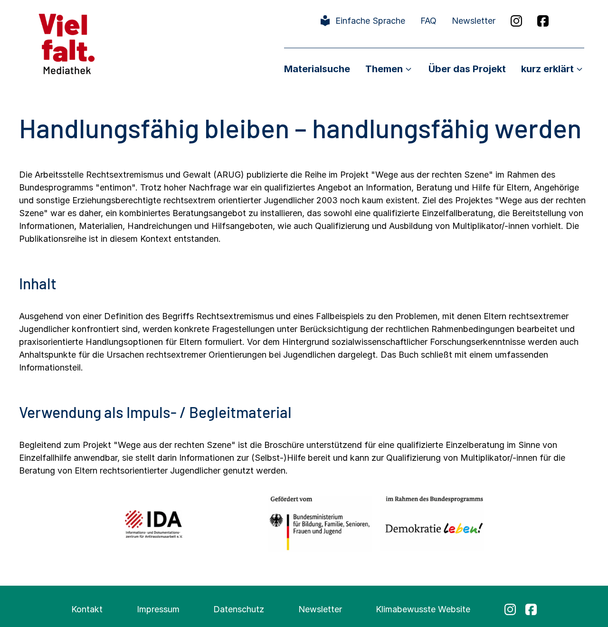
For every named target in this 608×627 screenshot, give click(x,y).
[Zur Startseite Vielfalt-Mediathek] (66, 43)
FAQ (428, 21)
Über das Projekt (467, 69)
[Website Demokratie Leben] (432, 523)
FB (543, 20)
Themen (384, 69)
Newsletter (473, 21)
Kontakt (87, 609)
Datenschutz (238, 609)
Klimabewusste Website (423, 609)
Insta (516, 20)
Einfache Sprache (370, 21)
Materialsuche (317, 69)
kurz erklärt (547, 69)
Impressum (158, 609)
